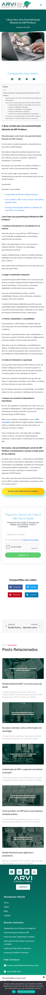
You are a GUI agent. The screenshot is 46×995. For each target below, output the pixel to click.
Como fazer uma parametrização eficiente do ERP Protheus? (23, 102)
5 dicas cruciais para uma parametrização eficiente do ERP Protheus (21, 94)
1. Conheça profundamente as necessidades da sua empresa (24, 105)
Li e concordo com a (23, 540)
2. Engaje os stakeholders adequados (18, 107)
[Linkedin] (27, 872)
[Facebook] (12, 872)
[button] (41, 4)
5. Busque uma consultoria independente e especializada (23, 113)
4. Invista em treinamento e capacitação (19, 111)
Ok (14, 992)
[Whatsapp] (34, 872)
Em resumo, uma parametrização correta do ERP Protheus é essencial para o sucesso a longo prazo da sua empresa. (23, 117)
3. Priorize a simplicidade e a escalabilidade (20, 109)
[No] (43, 988)
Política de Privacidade (26, 992)
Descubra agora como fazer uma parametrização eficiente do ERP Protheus (23, 99)
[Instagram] (19, 872)
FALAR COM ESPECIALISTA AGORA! (23, 491)
